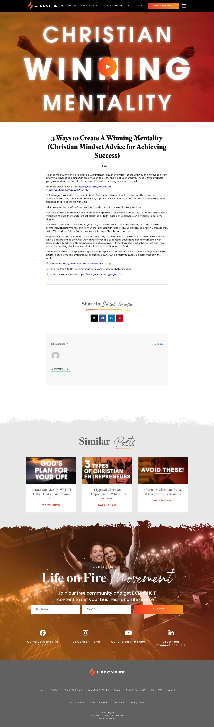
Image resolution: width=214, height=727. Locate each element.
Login (141, 5)
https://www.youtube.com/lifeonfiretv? (84, 263)
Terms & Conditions (99, 702)
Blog (130, 5)
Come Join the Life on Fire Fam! (42, 643)
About (72, 5)
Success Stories (113, 5)
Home (42, 690)
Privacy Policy (137, 702)
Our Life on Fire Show (128, 642)
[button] (94, 318)
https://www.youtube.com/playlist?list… (100, 274)
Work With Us (89, 5)
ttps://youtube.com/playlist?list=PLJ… (68, 190)
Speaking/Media (136, 690)
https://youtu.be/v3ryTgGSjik (94, 186)
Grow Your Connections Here (171, 643)
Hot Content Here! (85, 642)
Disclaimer (119, 702)
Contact (156, 690)
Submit (158, 609)
